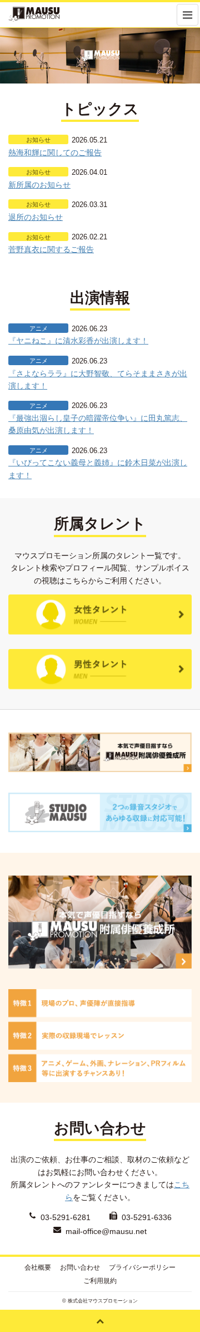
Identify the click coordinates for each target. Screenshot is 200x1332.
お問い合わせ (80, 1267)
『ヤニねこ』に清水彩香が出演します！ (78, 340)
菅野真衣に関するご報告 (51, 249)
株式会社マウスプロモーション (103, 1301)
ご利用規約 (100, 1281)
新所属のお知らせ (39, 184)
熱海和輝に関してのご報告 (55, 152)
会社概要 (37, 1267)
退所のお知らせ (35, 217)
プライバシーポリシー (142, 1267)
